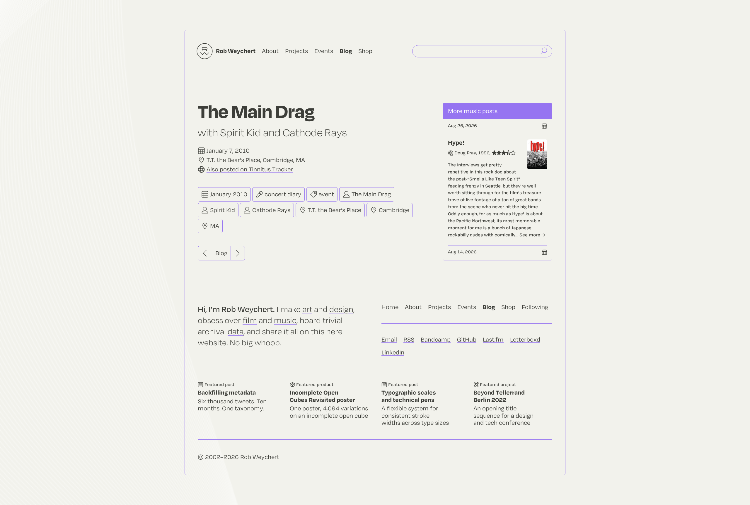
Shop (365, 51)
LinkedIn (392, 352)
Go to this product (329, 404)
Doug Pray (465, 153)
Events (323, 51)
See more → (532, 235)
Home (389, 307)
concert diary (282, 194)
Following (535, 307)
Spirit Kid (222, 210)
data (235, 331)
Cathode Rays (270, 210)
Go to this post (497, 189)
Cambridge (393, 210)
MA (214, 226)
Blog (221, 253)
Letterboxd (525, 339)
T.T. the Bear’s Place (333, 210)
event (325, 194)
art (307, 309)
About (270, 51)
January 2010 (228, 194)
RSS (408, 339)
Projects (296, 51)
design (341, 309)
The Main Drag (370, 194)
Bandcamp (436, 339)
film (250, 320)
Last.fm (493, 339)
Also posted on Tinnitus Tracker (250, 169)
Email (389, 339)
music (285, 320)
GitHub (466, 339)
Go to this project (513, 404)
